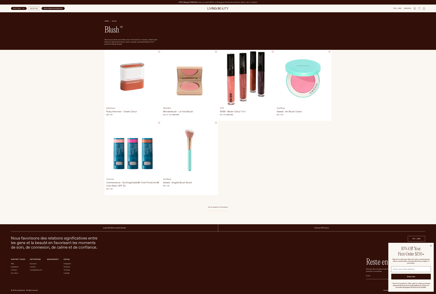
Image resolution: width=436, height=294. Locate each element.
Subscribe (411, 276)
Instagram (67, 264)
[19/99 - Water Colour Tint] (246, 85)
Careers (33, 267)
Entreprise (35, 259)
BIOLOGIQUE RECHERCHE (53, 8)
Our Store (14, 273)
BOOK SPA (34, 8)
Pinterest (67, 267)
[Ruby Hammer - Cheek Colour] (132, 85)
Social (67, 259)
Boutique (17, 8)
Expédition (15, 267)
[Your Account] (415, 8)
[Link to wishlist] (419, 8)
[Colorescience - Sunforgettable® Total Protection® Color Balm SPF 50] (132, 158)
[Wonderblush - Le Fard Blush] (189, 85)
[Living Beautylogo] (218, 8)
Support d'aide (18, 259)
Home (106, 21)
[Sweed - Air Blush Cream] (303, 85)
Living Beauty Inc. (36, 270)
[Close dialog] (431, 246)
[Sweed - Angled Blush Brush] (189, 158)
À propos (33, 264)
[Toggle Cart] (424, 8)
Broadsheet (53, 259)
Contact (14, 270)
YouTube (67, 270)
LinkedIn (67, 273)
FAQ (12, 264)
